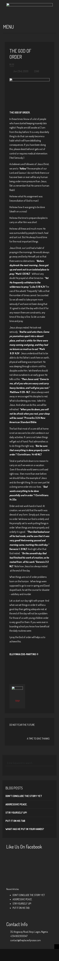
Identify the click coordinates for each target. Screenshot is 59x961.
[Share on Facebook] (19, 670)
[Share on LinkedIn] (40, 670)
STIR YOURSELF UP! (16, 812)
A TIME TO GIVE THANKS (38, 738)
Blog (11, 64)
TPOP (17, 701)
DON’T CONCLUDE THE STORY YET (24, 796)
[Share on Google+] (29, 670)
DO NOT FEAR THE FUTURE (22, 724)
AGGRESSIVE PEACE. (16, 804)
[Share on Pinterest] (35, 670)
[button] (29, 33)
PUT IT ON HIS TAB (15, 820)
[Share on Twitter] (24, 670)
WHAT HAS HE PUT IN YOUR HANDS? (25, 829)
